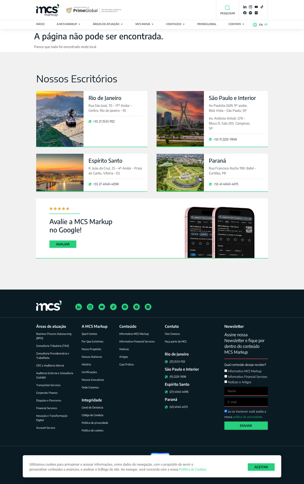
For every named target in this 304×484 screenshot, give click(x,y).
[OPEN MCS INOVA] (152, 24)
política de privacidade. (248, 417)
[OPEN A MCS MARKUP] (79, 24)
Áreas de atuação (51, 326)
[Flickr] (256, 13)
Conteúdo (127, 326)
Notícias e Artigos (239, 382)
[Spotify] (250, 13)
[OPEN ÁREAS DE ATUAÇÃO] (121, 24)
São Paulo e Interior (232, 97)
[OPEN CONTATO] (243, 24)
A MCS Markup (95, 326)
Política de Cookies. (193, 469)
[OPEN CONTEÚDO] (183, 24)
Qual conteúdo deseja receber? (245, 364)
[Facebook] (245, 13)
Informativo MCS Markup (244, 371)
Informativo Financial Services (247, 376)
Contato (172, 326)
